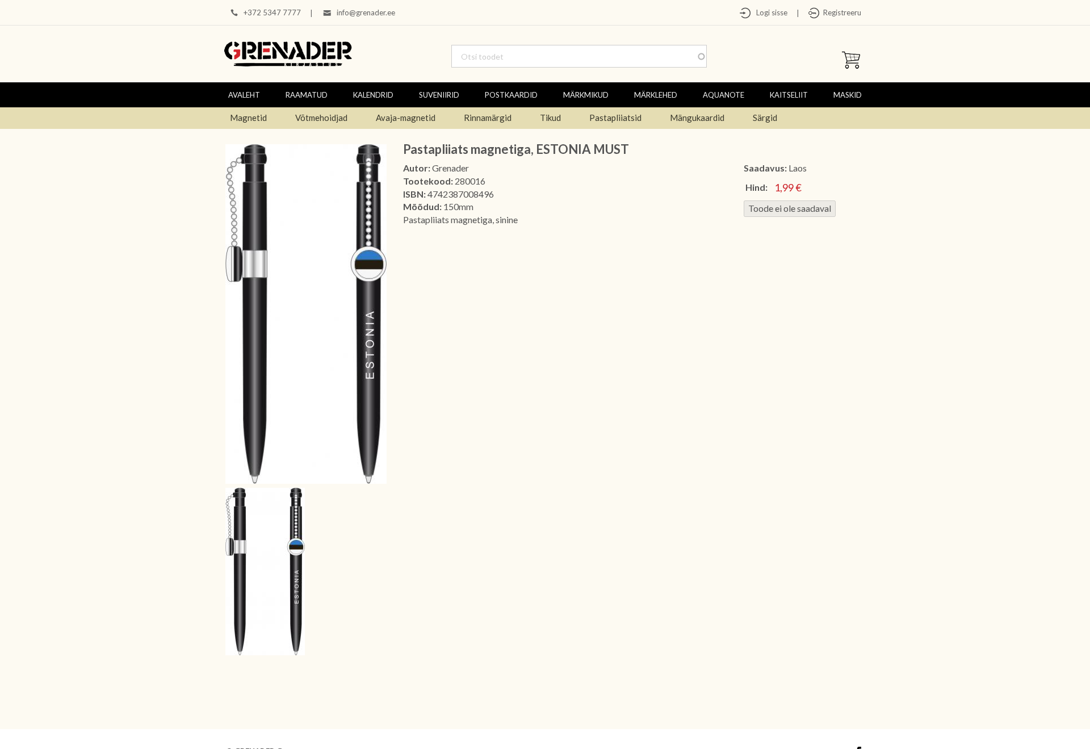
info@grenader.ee (366, 12)
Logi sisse (769, 12)
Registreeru (840, 12)
